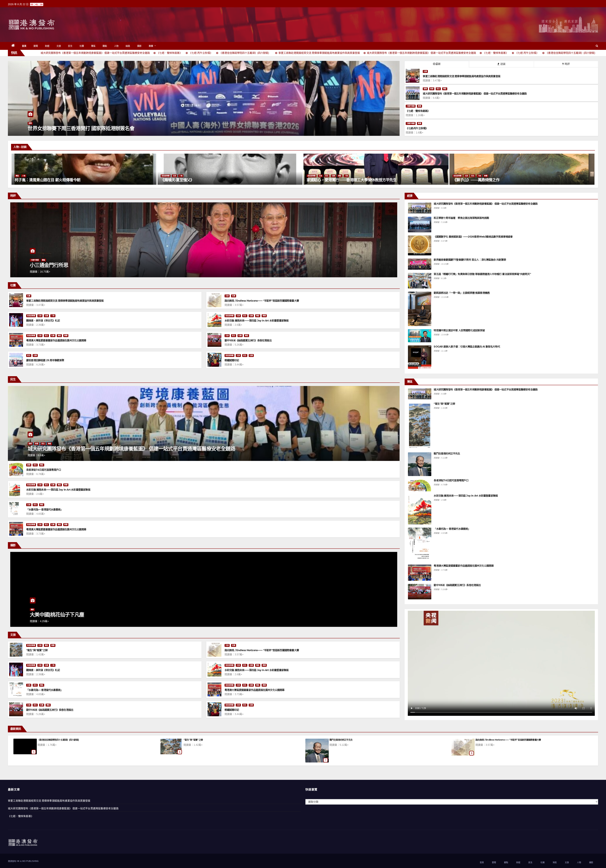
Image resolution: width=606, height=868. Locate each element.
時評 (567, 64)
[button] (597, 45)
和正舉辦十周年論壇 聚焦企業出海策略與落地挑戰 (461, 217)
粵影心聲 (34, 609)
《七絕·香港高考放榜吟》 (341, 739)
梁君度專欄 (20, 176)
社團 (82, 45)
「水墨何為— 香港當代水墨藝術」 (44, 509)
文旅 (58, 45)
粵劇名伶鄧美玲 (319, 180)
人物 (116, 45)
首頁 (24, 45)
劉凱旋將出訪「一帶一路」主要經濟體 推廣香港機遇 (462, 292)
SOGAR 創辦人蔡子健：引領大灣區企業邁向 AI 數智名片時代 (467, 346)
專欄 (151, 45)
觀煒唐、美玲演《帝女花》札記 (43, 320)
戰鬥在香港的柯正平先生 (447, 453)
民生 (70, 45)
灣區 (93, 45)
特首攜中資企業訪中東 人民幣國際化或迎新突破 (459, 330)
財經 (47, 45)
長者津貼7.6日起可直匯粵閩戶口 (43, 469)
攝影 (139, 45)
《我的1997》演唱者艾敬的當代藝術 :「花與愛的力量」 (497, 180)
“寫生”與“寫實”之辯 (37, 650)
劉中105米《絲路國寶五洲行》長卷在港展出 (248, 340)
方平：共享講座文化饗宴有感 (197, 739)
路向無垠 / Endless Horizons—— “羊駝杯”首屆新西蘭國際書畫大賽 (262, 300)
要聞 (35, 45)
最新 (438, 64)
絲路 (128, 45)
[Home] (13, 46)
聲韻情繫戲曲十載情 (51, 615)
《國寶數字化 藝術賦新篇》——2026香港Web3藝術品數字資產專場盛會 (473, 236)
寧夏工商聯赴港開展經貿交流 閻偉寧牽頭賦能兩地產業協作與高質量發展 (65, 300)
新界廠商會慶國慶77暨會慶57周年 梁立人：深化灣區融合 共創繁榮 (470, 259)
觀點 (105, 45)
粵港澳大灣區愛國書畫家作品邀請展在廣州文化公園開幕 (56, 340)
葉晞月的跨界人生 (29, 180)
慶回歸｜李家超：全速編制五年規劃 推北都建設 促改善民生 (91, 128)
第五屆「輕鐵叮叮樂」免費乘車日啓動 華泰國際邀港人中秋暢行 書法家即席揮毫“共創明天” (482, 274)
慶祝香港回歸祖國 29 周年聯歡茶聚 (45, 360)
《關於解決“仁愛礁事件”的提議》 (53, 739)
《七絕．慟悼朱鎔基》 (20, 816)
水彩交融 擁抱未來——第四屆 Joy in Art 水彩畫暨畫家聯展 (257, 320)
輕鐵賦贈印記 (232, 360)
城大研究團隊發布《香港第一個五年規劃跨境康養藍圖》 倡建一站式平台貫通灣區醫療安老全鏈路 (131, 449)
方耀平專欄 (411, 106)
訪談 (502, 64)
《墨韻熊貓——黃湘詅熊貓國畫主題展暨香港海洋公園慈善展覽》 (213, 180)
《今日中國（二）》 (50, 265)
